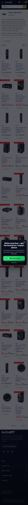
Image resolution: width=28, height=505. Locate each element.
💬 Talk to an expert (14, 258)
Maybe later (14, 262)
